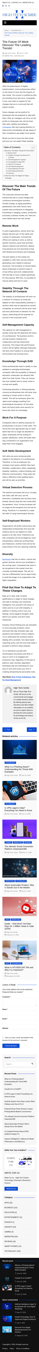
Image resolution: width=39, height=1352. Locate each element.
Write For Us (11, 1189)
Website (5, 1028)
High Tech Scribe (9, 53)
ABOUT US (6, 2)
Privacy (5, 1348)
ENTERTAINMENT (11, 1217)
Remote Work (12, 153)
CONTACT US (16, 2)
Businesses (6, 559)
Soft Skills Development (16, 166)
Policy (12, 1348)
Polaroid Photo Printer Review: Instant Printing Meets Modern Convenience (18, 1110)
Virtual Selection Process (16, 168)
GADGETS (8, 1227)
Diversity (11, 173)
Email (4, 1019)
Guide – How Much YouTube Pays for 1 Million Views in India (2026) (19, 926)
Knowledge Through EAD (16, 162)
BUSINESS (8, 1208)
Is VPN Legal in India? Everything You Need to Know (18, 1095)
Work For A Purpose (14, 164)
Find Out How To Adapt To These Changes (17, 177)
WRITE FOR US (28, 2)
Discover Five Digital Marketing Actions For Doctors (23, 1330)
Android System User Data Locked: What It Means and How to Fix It (19, 1103)
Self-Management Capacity (17, 159)
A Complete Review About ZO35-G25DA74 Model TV (16, 1133)
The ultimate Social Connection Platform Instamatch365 (19, 1118)
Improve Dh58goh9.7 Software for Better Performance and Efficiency (19, 1140)
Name (5, 1009)
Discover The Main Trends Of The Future (19, 150)
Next (30, 729)
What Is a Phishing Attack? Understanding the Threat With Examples (19, 769)
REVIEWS (27, 842)
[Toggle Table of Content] (32, 147)
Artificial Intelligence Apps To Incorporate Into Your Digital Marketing (25, 1306)
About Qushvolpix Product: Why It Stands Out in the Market (16, 1125)
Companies (6, 127)
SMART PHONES (11, 1246)
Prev (8, 729)
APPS (7, 919)
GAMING (8, 842)
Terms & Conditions (22, 1348)
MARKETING (8, 56)
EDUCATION (9, 1212)
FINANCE (8, 1222)
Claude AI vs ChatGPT (12, 1089)
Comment (6, 997)
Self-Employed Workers (16, 171)
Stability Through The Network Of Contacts (19, 156)
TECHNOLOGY (19, 56)
